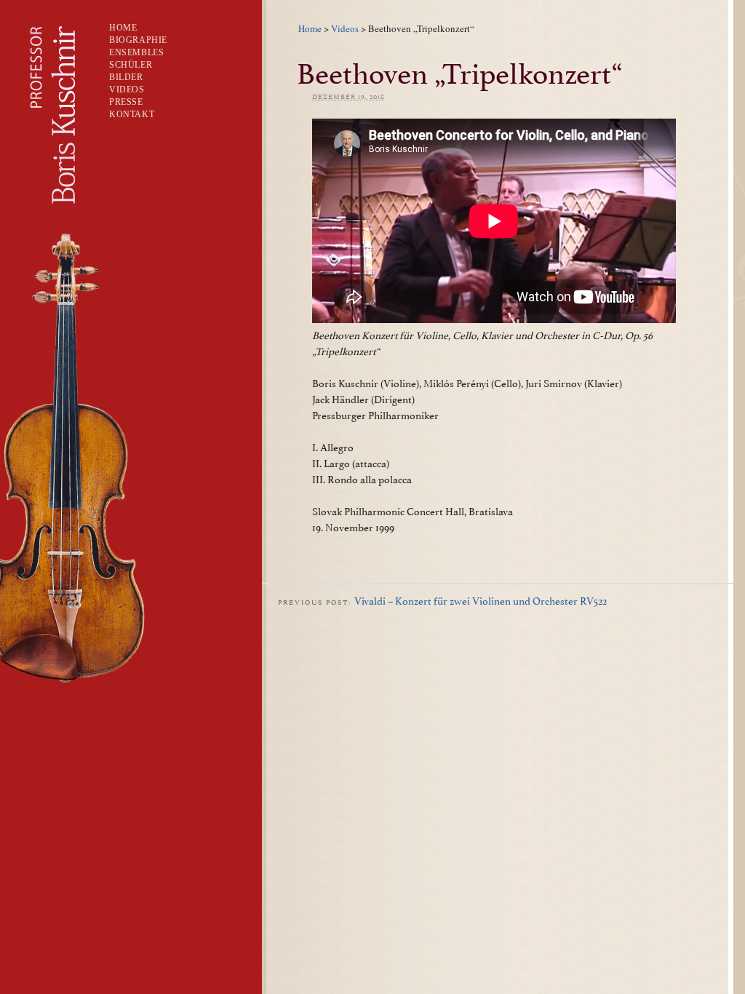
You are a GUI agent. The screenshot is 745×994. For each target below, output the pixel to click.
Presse (126, 102)
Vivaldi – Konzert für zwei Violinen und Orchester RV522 (480, 600)
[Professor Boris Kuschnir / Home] (40, 220)
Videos (345, 28)
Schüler (130, 65)
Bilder (126, 77)
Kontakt (131, 114)
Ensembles (136, 52)
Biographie (138, 40)
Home (310, 28)
